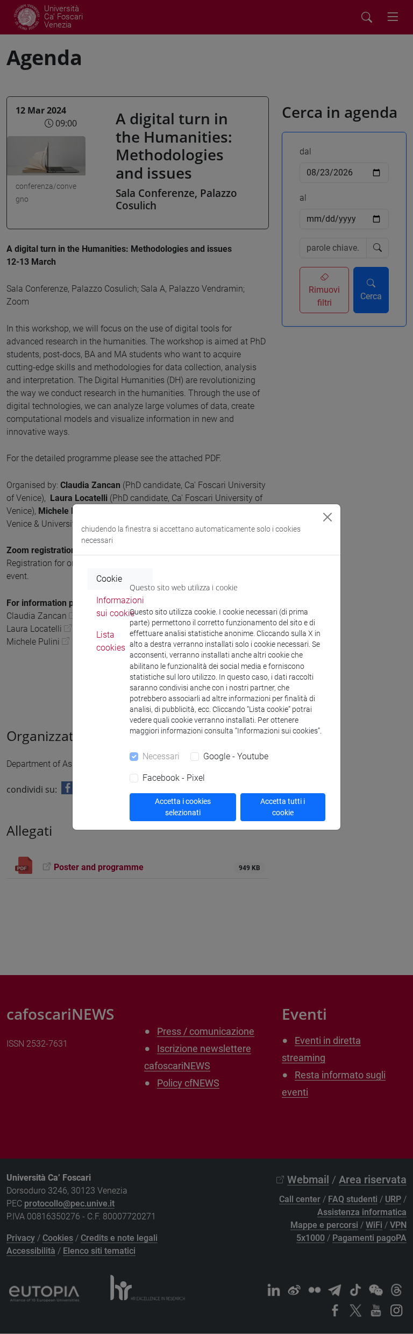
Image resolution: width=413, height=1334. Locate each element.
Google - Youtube (235, 756)
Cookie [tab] (109, 579)
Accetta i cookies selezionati (183, 807)
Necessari (161, 756)
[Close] (327, 517)
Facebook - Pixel (174, 778)
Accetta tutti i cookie (282, 807)
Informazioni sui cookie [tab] (120, 606)
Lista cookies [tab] (110, 641)
